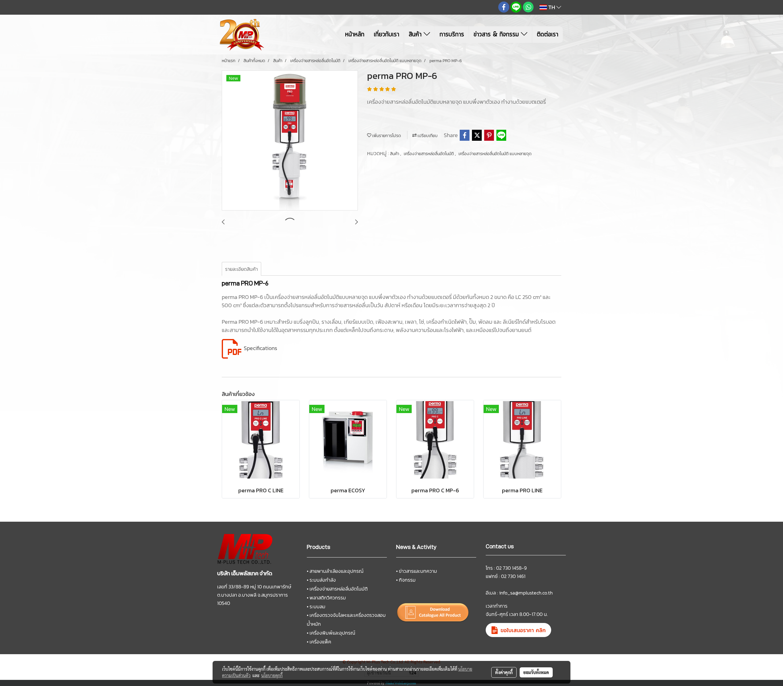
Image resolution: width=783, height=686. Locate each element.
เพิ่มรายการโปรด (386, 135)
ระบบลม (317, 606)
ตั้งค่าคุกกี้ (504, 672)
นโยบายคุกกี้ (272, 675)
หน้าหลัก (354, 34)
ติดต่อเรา (547, 34)
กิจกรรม (407, 579)
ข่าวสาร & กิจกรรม (497, 34)
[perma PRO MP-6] (290, 141)
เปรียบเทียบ (427, 135)
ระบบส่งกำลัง (323, 579)
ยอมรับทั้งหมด (536, 672)
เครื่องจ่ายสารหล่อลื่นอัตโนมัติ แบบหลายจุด (495, 154)
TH (551, 7)
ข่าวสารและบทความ (418, 571)
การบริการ (452, 34)
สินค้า (416, 34)
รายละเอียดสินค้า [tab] (241, 269)
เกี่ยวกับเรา (386, 34)
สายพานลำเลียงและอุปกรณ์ (336, 571)
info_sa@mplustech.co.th (526, 592)
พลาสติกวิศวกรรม (328, 597)
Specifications (260, 348)
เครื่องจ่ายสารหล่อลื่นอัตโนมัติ (429, 154)
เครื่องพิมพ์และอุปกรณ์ (332, 632)
